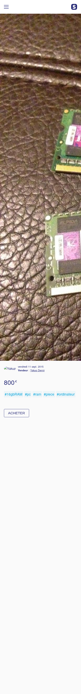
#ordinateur (66, 394)
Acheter (16, 413)
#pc (28, 394)
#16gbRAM (13, 394)
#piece (49, 394)
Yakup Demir (37, 370)
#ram (37, 394)
